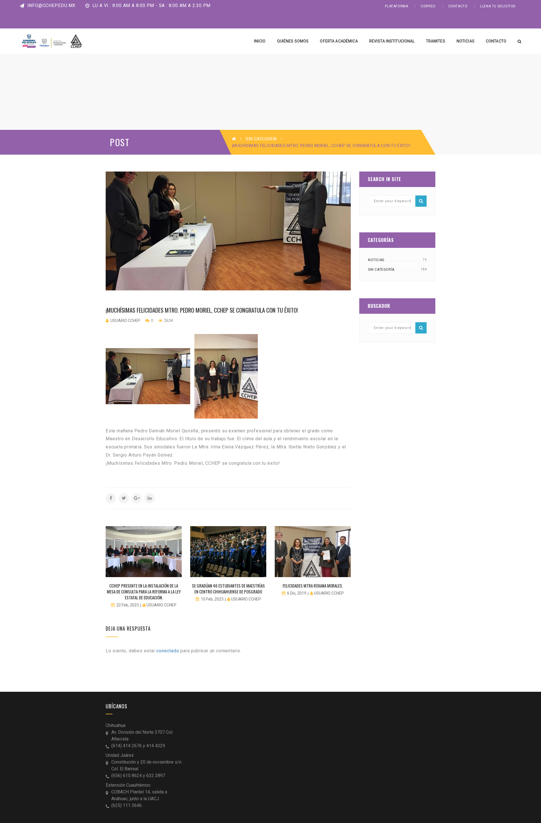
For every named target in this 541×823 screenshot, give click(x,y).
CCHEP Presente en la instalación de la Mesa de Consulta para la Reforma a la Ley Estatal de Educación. (144, 591)
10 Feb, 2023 (212, 599)
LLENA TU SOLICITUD (498, 6)
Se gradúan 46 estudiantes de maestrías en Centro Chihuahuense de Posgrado (228, 588)
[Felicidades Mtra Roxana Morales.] (313, 551)
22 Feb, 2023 (128, 605)
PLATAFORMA (396, 6)
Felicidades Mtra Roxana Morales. (313, 585)
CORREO (428, 6)
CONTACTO (458, 6)
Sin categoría (261, 138)
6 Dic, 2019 (296, 593)
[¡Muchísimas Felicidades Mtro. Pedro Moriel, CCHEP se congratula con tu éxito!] (228, 231)
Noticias (376, 260)
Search (421, 201)
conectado (167, 650)
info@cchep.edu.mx (51, 5)
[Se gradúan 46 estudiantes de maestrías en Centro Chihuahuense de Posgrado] (228, 551)
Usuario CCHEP (125, 320)
